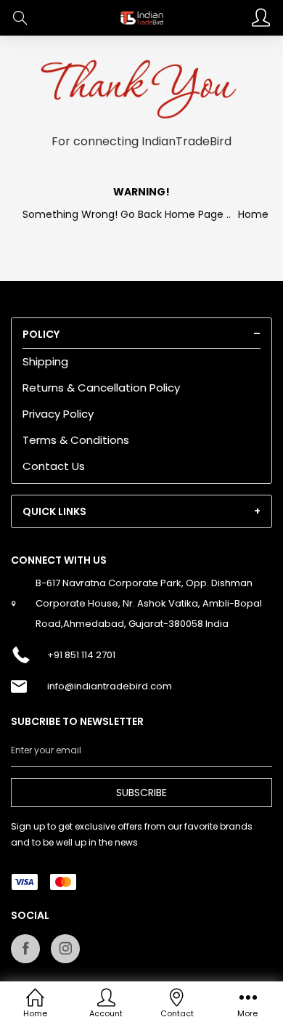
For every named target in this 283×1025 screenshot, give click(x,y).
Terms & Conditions (75, 439)
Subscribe (141, 792)
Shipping (45, 361)
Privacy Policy (58, 413)
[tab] (141, 334)
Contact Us (53, 466)
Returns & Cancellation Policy (101, 387)
